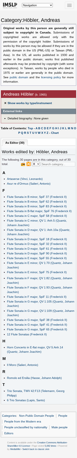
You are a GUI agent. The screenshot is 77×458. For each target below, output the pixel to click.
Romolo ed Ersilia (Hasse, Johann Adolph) (34, 378)
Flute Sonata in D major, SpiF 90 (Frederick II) (37, 253)
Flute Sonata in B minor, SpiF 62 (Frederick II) (37, 201)
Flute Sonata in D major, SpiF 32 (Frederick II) (37, 244)
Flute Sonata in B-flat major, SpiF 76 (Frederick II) (39, 211)
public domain (19, 77)
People (62, 415)
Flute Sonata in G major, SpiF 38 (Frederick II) (37, 320)
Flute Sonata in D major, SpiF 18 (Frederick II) (37, 239)
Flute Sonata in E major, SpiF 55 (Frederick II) (37, 258)
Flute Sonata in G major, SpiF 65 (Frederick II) (37, 329)
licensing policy (51, 77)
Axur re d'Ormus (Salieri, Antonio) (29, 183)
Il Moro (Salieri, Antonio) (22, 365)
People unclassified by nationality (25, 427)
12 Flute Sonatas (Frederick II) (27, 334)
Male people (60, 427)
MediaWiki (15, 449)
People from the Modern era (22, 421)
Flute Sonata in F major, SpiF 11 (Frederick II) (37, 296)
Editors (8, 433)
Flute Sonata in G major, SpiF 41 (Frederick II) (37, 324)
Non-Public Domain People (36, 415)
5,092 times (50, 446)
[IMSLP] (11, 5)
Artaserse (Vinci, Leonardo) (25, 178)
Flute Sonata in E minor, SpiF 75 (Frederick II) (37, 272)
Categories (9, 415)
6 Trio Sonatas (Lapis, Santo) (26, 400)
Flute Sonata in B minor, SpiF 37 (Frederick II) (37, 196)
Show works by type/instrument (30, 103)
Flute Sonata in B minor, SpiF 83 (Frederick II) (37, 206)
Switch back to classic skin (35, 449)
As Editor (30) (14, 142)
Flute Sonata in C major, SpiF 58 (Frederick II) (37, 215)
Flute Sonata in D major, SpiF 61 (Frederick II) (37, 248)
